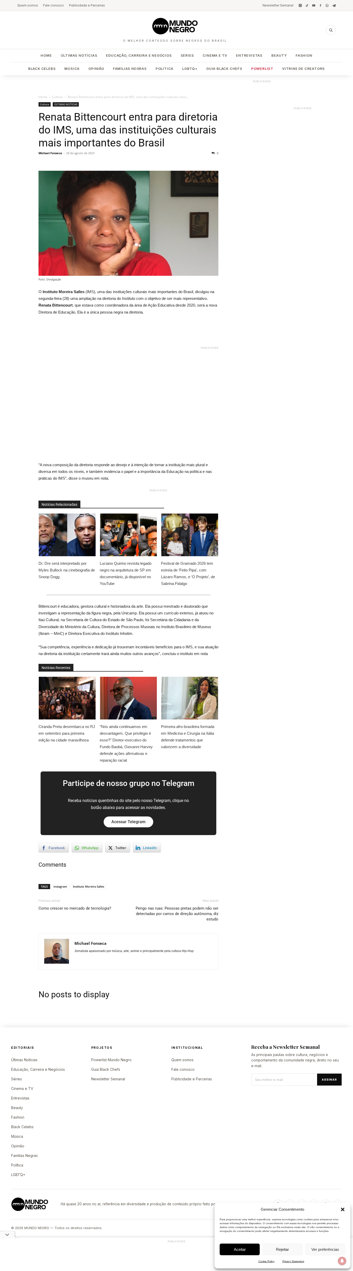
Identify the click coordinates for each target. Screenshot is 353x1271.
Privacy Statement (293, 1261)
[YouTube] (314, 5)
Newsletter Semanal (278, 5)
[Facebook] (320, 5)
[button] (342, 1209)
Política (164, 68)
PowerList (262, 68)
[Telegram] (334, 5)
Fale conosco (53, 5)
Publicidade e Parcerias (87, 5)
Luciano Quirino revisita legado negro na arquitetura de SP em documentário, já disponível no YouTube (125, 573)
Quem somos (27, 5)
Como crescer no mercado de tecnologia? (75, 908)
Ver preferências (325, 1249)
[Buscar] (331, 30)
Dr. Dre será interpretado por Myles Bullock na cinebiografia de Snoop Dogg (67, 570)
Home (46, 55)
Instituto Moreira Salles (88, 886)
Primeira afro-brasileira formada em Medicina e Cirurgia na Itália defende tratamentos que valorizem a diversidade (187, 736)
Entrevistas (249, 55)
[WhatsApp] (327, 5)
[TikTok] (307, 5)
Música (72, 68)
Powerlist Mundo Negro (111, 1060)
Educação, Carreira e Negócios (139, 55)
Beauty (279, 55)
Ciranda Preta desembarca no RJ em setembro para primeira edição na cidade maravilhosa (67, 733)
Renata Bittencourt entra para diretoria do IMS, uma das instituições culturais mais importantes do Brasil (128, 130)
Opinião (96, 68)
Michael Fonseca (50, 153)
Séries (187, 55)
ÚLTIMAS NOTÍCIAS (65, 104)
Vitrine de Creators (303, 68)
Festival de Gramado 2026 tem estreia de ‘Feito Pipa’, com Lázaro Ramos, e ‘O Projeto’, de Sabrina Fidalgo (188, 573)
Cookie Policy (266, 1261)
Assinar (329, 1079)
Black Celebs (42, 68)
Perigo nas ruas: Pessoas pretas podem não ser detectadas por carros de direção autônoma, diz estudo (177, 913)
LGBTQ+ (189, 68)
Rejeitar (282, 1249)
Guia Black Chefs (224, 68)
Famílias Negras (130, 68)
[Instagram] (300, 5)
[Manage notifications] (342, 1261)
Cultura (57, 97)
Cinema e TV (215, 55)
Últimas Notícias (79, 55)
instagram (60, 886)
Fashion (304, 55)
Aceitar (240, 1249)
